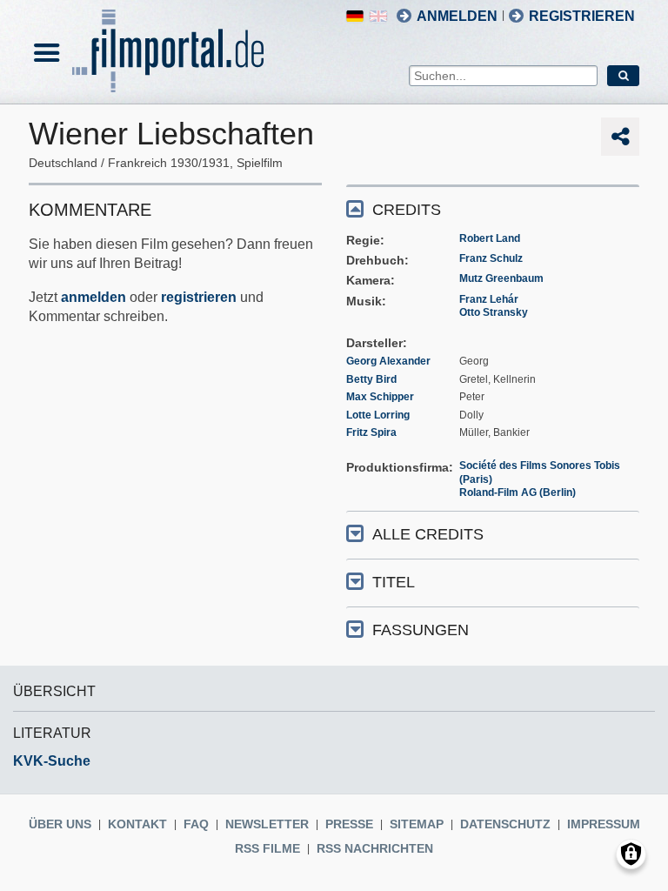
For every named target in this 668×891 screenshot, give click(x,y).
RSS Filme (267, 848)
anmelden (93, 297)
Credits (406, 209)
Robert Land (489, 238)
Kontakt (137, 824)
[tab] (492, 208)
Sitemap (417, 824)
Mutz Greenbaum (501, 278)
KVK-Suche (51, 761)
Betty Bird (371, 379)
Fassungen (420, 630)
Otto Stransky (493, 312)
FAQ (196, 824)
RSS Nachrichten (375, 848)
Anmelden (457, 16)
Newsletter (267, 824)
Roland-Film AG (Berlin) (517, 492)
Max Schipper (380, 397)
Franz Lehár (488, 299)
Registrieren (582, 16)
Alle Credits (428, 534)
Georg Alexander (388, 361)
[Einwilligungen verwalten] (631, 854)
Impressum (603, 824)
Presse (349, 824)
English (378, 16)
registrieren (199, 297)
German (354, 16)
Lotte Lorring (378, 415)
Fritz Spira (371, 432)
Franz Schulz (491, 258)
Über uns (60, 824)
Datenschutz (505, 824)
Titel (393, 582)
